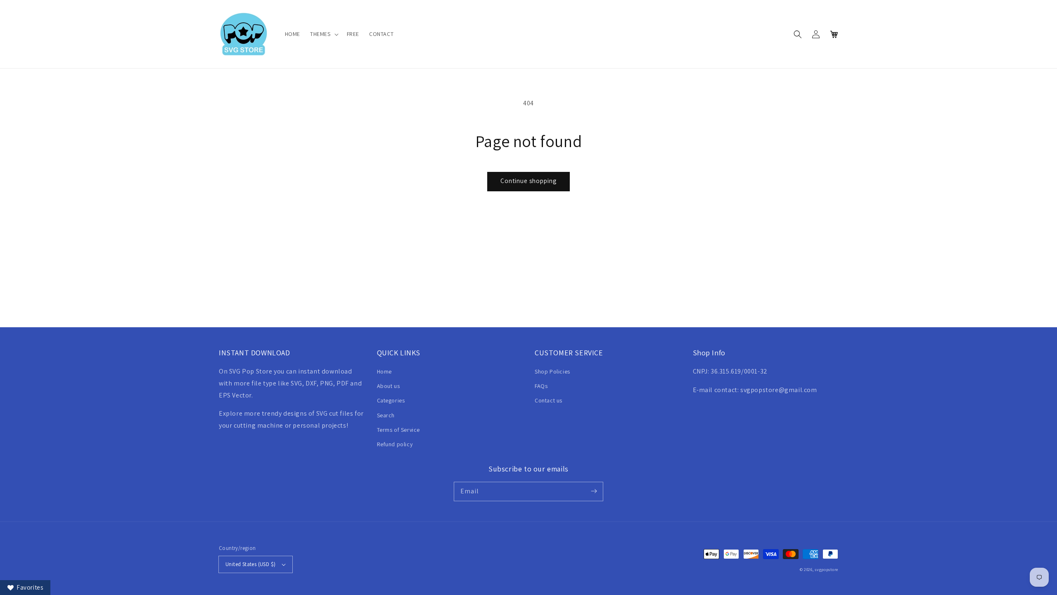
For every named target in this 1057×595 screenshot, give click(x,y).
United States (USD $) (250, 564)
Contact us (548, 400)
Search (386, 415)
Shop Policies (552, 371)
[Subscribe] (594, 491)
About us (388, 386)
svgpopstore (826, 569)
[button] (323, 34)
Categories (391, 400)
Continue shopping (528, 181)
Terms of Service (398, 429)
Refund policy (395, 444)
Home (384, 371)
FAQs (541, 386)
